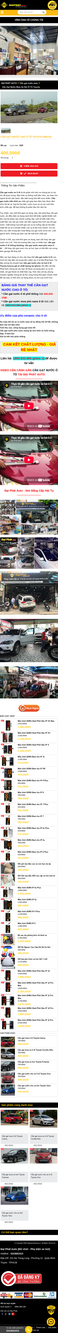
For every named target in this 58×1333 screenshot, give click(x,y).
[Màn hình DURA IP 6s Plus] (8, 892)
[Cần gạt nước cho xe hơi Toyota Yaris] (8, 1090)
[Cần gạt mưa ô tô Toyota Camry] (8, 1042)
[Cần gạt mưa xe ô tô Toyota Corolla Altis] (8, 1054)
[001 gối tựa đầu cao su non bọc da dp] (8, 868)
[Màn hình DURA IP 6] (8, 927)
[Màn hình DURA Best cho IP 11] (8, 761)
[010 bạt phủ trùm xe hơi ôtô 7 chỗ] (8, 963)
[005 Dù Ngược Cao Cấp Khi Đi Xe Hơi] (8, 951)
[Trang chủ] (17, 5)
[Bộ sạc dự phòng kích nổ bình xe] (8, 939)
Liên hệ (36, 1330)
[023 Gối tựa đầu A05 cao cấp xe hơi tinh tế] (8, 880)
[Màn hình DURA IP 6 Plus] (8, 915)
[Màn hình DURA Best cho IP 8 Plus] (8, 785)
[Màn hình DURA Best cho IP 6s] (8, 844)
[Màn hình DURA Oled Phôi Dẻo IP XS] (8, 737)
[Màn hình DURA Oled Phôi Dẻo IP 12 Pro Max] (8, 987)
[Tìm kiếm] (43, 12)
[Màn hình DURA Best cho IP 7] (8, 820)
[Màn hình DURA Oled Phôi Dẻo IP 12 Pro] (8, 1012)
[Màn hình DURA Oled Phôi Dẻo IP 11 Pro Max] (8, 1000)
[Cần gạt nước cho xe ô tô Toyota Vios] (8, 1078)
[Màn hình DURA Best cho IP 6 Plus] (8, 856)
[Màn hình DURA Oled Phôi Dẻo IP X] (8, 749)
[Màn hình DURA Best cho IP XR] (8, 773)
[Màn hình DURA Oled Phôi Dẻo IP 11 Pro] (8, 1024)
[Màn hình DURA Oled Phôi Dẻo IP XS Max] (8, 725)
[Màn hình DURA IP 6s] (8, 904)
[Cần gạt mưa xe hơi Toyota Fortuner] (8, 1066)
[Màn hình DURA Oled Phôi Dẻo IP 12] (8, 975)
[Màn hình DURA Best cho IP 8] (8, 796)
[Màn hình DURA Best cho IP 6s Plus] (8, 832)
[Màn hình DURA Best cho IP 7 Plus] (8, 808)
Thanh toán (40, 1327)
